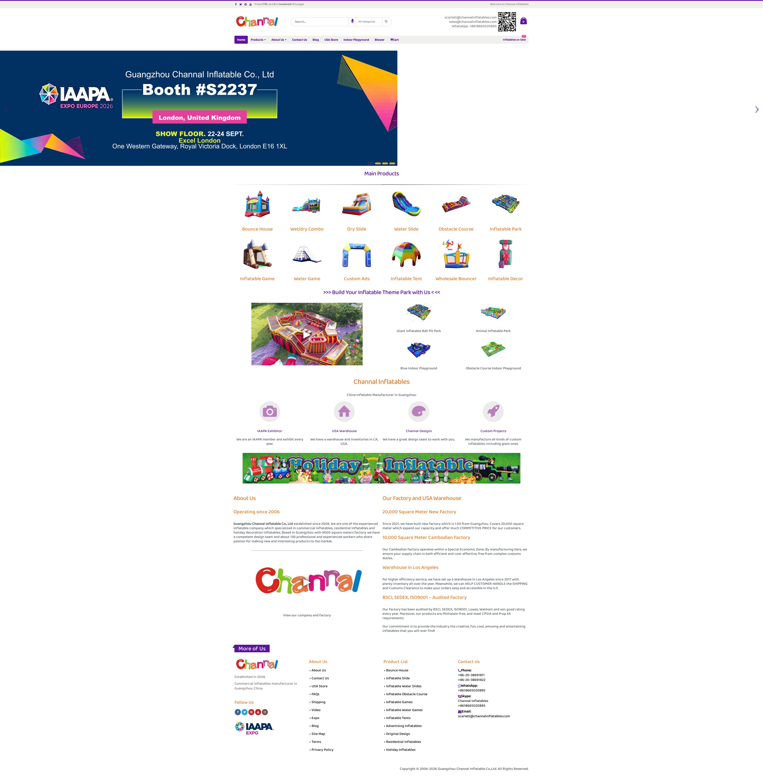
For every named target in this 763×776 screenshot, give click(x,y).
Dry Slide (356, 229)
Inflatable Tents (398, 718)
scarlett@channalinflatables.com (484, 716)
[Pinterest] (245, 4)
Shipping (318, 702)
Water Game (307, 278)
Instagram (265, 712)
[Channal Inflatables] (256, 22)
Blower (379, 40)
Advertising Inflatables (404, 726)
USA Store (331, 40)
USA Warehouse (344, 431)
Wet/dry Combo (307, 229)
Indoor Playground (356, 40)
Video (316, 710)
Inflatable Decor (505, 278)
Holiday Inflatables (400, 750)
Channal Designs (419, 431)
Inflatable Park (506, 229)
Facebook (238, 712)
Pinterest (251, 712)
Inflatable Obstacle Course (406, 694)
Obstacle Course (456, 229)
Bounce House (257, 229)
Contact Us (299, 40)
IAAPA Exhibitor (269, 431)
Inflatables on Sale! (514, 39)
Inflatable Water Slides (403, 686)
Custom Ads (357, 278)
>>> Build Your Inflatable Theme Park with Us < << (381, 292)
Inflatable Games (399, 702)
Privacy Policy (322, 750)
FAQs (315, 694)
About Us (277, 40)
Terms (316, 742)
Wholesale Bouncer (456, 278)
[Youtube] (250, 4)
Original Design (398, 734)
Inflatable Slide (398, 678)
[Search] (386, 22)
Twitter (245, 712)
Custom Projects (493, 431)
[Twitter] (240, 4)
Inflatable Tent (406, 278)
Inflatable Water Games (404, 710)
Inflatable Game (257, 278)
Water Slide (406, 229)
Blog (316, 40)
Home (241, 40)
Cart (396, 40)
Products (257, 40)
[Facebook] (235, 4)
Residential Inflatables (403, 742)
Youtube (258, 712)
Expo (315, 718)
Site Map (318, 734)
